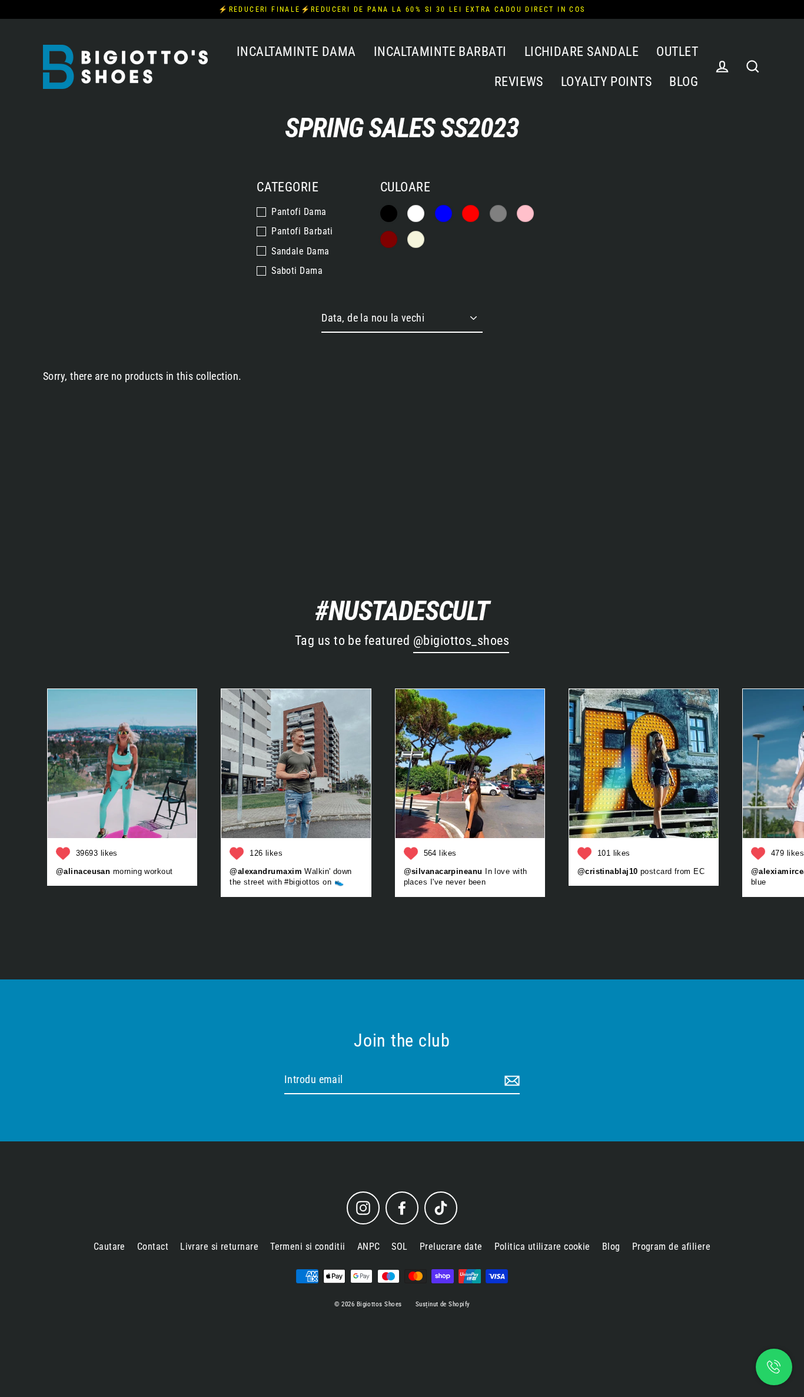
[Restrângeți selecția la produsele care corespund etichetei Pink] (525, 213)
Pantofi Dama (298, 211)
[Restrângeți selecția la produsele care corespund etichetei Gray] (498, 213)
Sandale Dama (300, 251)
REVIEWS (518, 81)
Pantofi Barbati (302, 231)
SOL (399, 1246)
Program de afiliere (671, 1246)
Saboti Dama (297, 270)
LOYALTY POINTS (606, 81)
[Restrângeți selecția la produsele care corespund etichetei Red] (470, 213)
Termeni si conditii (307, 1246)
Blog (611, 1246)
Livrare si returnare (219, 1246)
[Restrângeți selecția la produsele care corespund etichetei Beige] (416, 239)
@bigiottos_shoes (461, 640)
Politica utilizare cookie (542, 1246)
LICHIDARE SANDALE (581, 51)
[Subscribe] (510, 1080)
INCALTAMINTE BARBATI (440, 51)
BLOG (683, 81)
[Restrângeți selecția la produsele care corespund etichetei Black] (389, 213)
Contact (152, 1246)
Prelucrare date (451, 1246)
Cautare (109, 1246)
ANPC (368, 1246)
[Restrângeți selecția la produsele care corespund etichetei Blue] (443, 213)
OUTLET (677, 51)
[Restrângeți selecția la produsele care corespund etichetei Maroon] (389, 239)
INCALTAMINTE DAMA (296, 51)
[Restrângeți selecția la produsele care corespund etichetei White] (416, 213)
